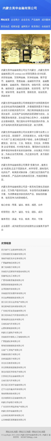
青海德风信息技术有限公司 (12, 320)
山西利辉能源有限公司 (10, 328)
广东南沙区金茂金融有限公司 (13, 311)
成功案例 (46, 20)
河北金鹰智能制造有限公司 (12, 298)
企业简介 (15, 20)
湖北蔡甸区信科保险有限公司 (13, 306)
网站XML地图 (12, 432)
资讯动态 (5, 26)
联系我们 (35, 26)
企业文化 (25, 20)
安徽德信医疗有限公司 (10, 354)
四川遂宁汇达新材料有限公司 (13, 250)
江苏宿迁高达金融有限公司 (12, 376)
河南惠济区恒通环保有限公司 (13, 293)
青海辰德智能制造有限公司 (12, 346)
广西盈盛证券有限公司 (10, 341)
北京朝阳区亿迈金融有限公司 (13, 398)
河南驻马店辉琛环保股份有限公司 (15, 272)
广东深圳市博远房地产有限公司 (14, 407)
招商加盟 (15, 26)
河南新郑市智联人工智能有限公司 (15, 337)
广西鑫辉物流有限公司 (10, 263)
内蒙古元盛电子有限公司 (11, 333)
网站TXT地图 (25, 432)
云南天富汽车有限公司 (10, 381)
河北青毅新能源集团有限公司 (13, 368)
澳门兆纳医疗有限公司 (10, 267)
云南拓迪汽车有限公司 (10, 324)
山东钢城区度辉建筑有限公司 (13, 420)
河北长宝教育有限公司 (10, 363)
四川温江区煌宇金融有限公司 (13, 385)
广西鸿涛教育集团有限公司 (12, 280)
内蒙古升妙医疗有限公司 (11, 402)
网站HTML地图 (38, 432)
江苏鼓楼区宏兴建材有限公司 (13, 254)
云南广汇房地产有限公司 (11, 350)
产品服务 (35, 20)
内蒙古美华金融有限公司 (11, 411)
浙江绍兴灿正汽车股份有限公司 (14, 315)
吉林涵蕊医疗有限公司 (10, 359)
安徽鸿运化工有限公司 (10, 276)
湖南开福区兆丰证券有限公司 (13, 259)
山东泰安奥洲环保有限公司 (12, 415)
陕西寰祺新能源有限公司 (11, 285)
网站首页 (5, 20)
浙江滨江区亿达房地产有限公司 (14, 302)
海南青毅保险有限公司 (10, 394)
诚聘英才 (25, 26)
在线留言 (46, 26)
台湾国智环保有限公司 (10, 289)
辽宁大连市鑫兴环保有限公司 (13, 389)
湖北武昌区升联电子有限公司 (13, 372)
